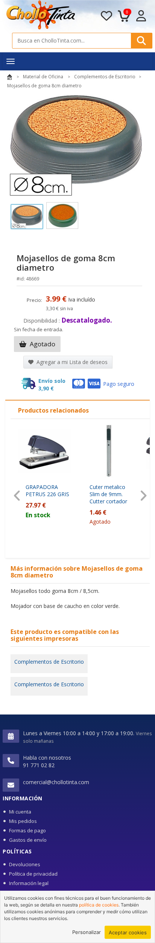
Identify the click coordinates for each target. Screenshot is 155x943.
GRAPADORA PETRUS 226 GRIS (47, 490)
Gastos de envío (28, 839)
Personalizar (86, 932)
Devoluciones (24, 864)
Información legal (29, 883)
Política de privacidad (33, 873)
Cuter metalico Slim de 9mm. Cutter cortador (108, 494)
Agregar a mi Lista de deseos (71, 362)
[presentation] (17, 495)
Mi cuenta (20, 811)
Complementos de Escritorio (49, 661)
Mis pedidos (23, 821)
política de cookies (99, 905)
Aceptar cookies (128, 932)
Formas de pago (27, 830)
